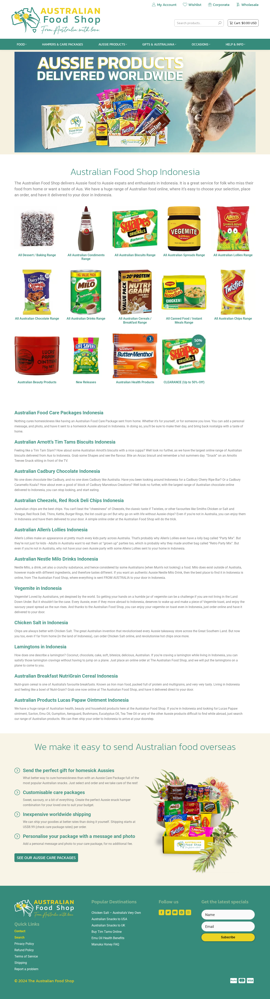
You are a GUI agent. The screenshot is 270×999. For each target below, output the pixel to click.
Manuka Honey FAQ (105, 944)
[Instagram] (188, 912)
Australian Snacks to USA (109, 919)
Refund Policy (24, 950)
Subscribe (228, 937)
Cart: (245, 23)
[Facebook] (161, 912)
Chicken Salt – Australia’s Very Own (116, 913)
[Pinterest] (181, 912)
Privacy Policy (24, 944)
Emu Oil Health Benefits (108, 938)
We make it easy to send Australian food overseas (135, 746)
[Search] (219, 22)
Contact (19, 931)
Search (19, 937)
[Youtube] (175, 912)
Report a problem (26, 969)
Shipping (20, 963)
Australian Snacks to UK (108, 925)
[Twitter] (168, 912)
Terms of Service (26, 956)
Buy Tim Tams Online (107, 932)
